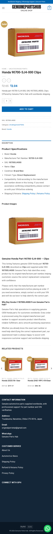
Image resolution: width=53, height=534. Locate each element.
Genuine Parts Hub (10, 437)
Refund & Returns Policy (12, 467)
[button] (47, 528)
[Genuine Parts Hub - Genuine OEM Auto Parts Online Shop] (26, 8)
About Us (6, 450)
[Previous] (1, 373)
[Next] (51, 373)
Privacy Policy (8, 473)
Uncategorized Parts (18, 69)
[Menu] (3, 8)
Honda (9, 129)
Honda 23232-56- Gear (11, 381)
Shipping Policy (28, 193)
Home (4, 69)
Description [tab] (7, 143)
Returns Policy (43, 193)
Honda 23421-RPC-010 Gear (39, 381)
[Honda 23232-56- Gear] (13, 364)
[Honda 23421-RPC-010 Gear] (39, 364)
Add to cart (26, 109)
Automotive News (10, 456)
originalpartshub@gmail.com (14, 428)
